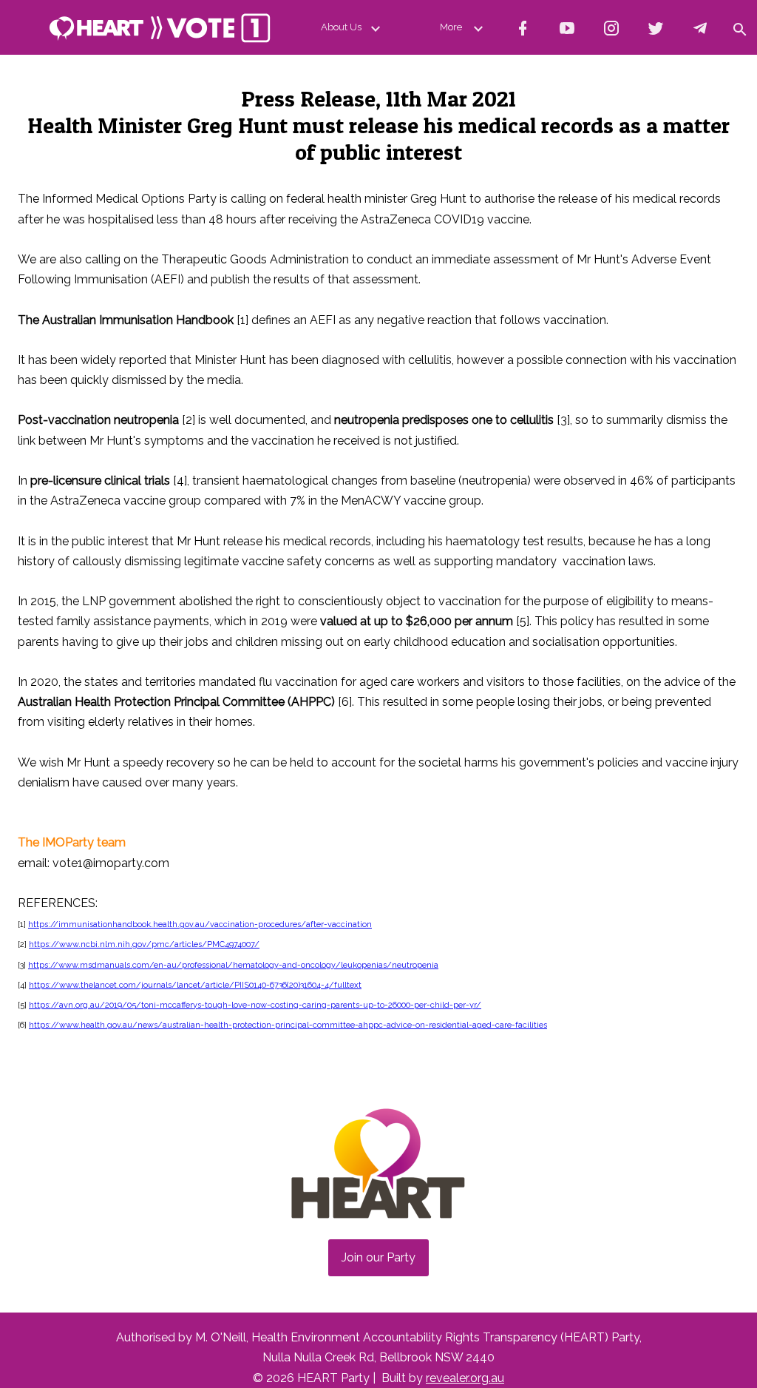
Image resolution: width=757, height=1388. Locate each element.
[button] (739, 27)
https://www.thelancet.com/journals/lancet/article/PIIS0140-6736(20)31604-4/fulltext (195, 985)
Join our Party (378, 1257)
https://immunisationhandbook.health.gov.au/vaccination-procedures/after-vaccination (200, 924)
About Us (341, 27)
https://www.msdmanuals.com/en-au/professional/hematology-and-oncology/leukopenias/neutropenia (233, 965)
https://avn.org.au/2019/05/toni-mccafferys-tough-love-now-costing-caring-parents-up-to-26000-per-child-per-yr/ (255, 1005)
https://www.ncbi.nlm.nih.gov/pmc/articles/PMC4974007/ (144, 944)
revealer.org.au (465, 1378)
